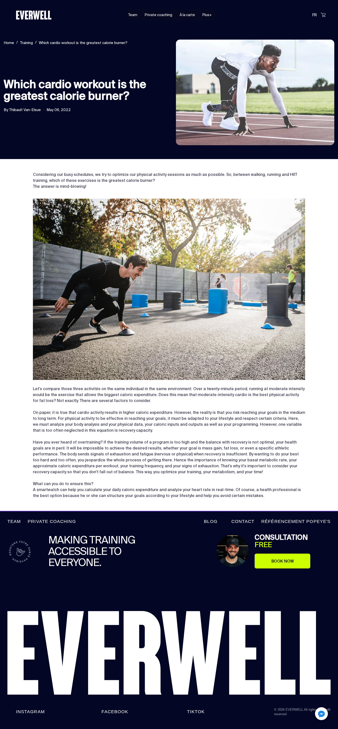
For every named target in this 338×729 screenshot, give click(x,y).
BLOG (210, 521)
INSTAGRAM (30, 711)
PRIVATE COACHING (52, 521)
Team (132, 15)
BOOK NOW (282, 561)
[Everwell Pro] (41, 15)
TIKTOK (196, 711)
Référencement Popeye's (296, 521)
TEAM (14, 521)
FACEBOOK (114, 711)
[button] (321, 714)
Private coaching (158, 15)
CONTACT (243, 521)
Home (9, 43)
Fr (314, 15)
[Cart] (323, 16)
